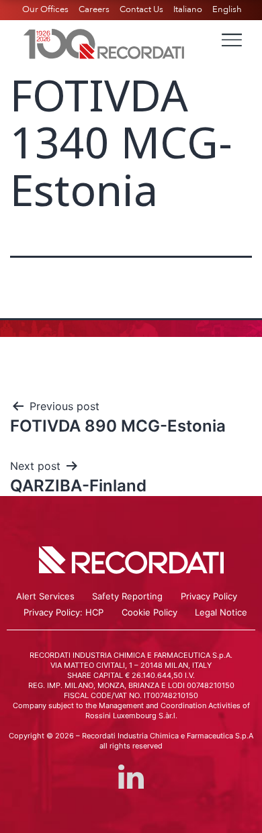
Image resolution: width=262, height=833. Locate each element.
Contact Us (141, 9)
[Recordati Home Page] (104, 42)
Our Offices (45, 9)
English (227, 9)
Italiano (187, 9)
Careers (94, 9)
